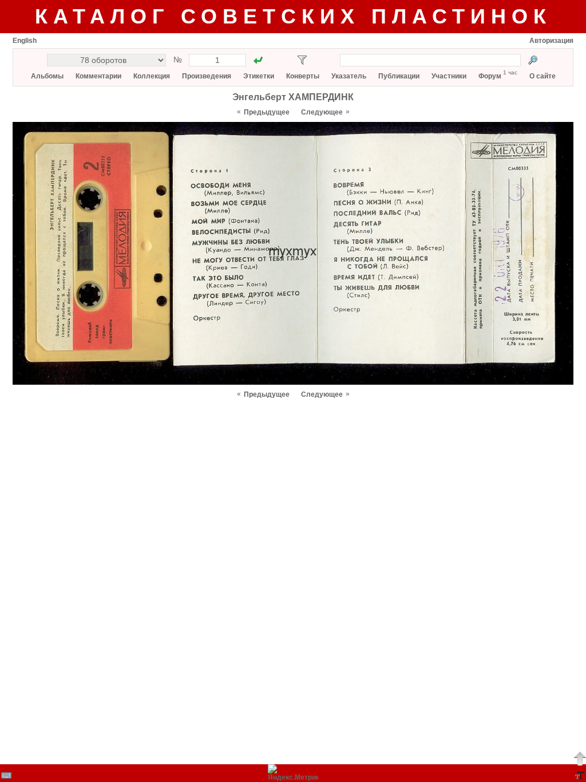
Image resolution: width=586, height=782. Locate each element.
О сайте (542, 76)
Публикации (398, 76)
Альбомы (47, 76)
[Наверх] (579, 758)
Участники (448, 76)
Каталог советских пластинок (293, 16)
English (25, 41)
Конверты (302, 76)
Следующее (322, 112)
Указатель (348, 76)
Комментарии (98, 76)
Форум (489, 76)
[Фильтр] (302, 60)
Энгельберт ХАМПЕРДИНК (293, 97)
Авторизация (551, 41)
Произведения (206, 76)
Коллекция (151, 76)
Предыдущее (267, 112)
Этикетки (258, 76)
